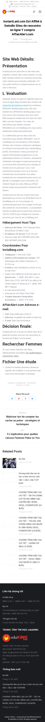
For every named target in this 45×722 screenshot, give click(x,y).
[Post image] (9, 463)
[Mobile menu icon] (40, 11)
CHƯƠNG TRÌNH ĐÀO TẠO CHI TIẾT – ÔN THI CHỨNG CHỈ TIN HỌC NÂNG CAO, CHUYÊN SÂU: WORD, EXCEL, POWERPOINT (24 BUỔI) (30, 500)
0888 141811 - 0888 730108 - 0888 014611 (24, 2)
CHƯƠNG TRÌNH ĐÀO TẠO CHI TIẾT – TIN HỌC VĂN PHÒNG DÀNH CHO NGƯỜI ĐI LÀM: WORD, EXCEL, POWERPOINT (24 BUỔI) (30, 524)
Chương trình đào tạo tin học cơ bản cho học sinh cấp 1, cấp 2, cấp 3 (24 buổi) (29, 478)
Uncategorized (20, 383)
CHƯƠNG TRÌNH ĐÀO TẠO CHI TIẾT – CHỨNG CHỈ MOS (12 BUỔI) (30, 543)
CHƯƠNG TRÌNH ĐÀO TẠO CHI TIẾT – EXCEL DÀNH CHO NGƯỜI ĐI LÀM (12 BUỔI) (30, 560)
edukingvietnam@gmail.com (24, 4)
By (32, 383)
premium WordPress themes (30, 717)
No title (22, 459)
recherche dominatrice (12, 105)
